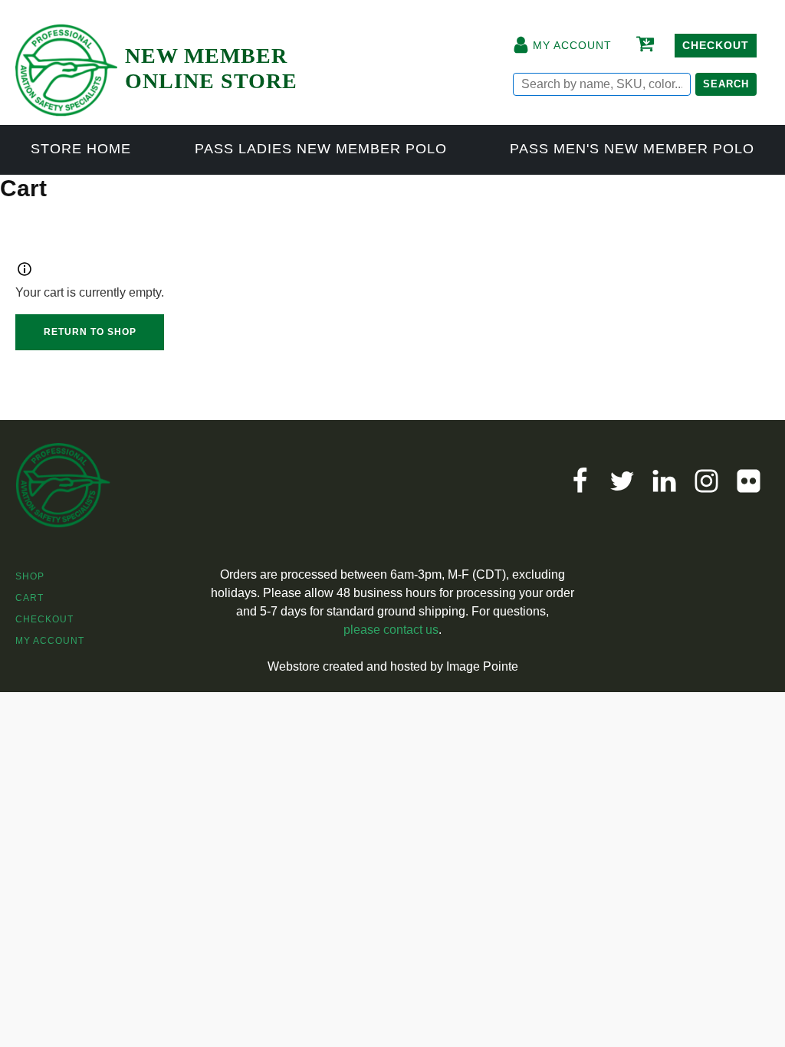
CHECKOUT (715, 45)
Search (726, 84)
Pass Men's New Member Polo (632, 148)
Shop (29, 576)
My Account (49, 640)
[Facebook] (580, 481)
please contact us (390, 629)
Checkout (44, 619)
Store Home (81, 148)
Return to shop (90, 332)
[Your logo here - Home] (66, 62)
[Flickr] (749, 481)
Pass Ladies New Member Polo (321, 148)
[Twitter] (622, 481)
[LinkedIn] (664, 481)
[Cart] (643, 45)
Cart (29, 597)
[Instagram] (706, 481)
